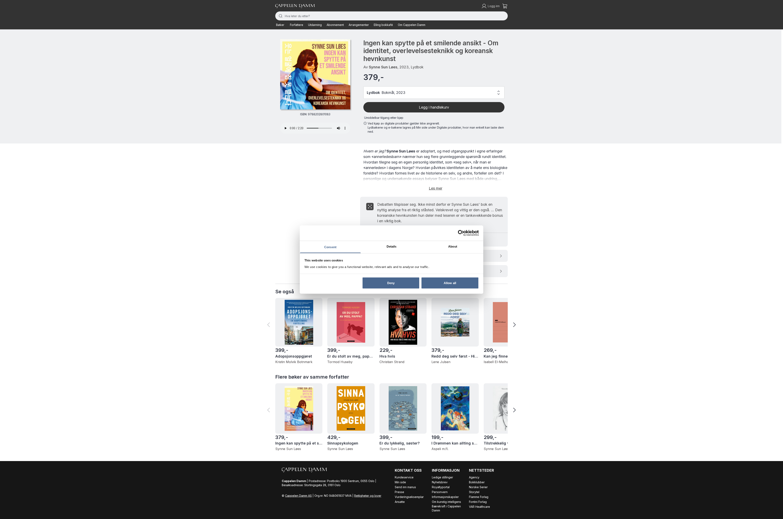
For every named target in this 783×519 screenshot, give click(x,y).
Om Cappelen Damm (411, 25)
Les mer (435, 188)
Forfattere (296, 25)
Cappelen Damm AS (298, 495)
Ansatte (400, 501)
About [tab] (452, 246)
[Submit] (280, 15)
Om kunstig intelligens (446, 501)
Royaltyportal (441, 487)
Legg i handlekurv (434, 107)
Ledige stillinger (442, 477)
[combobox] (391, 15)
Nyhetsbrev (440, 482)
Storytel (474, 492)
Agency (474, 477)
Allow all (450, 283)
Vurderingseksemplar (409, 497)
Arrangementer (359, 25)
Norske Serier (478, 487)
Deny (391, 283)
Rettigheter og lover (367, 495)
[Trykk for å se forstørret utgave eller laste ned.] (315, 74)
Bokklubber (477, 482)
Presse (399, 492)
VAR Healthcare (479, 506)
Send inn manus (405, 487)
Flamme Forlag (478, 497)
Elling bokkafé (383, 25)
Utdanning (315, 25)
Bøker (280, 25)
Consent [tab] (330, 247)
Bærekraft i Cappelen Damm (446, 508)
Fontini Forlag (478, 501)
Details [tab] (392, 246)
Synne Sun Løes (383, 67)
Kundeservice (404, 477)
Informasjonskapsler (445, 497)
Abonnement (335, 25)
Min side (400, 482)
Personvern (440, 492)
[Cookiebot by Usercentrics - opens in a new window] (461, 233)
